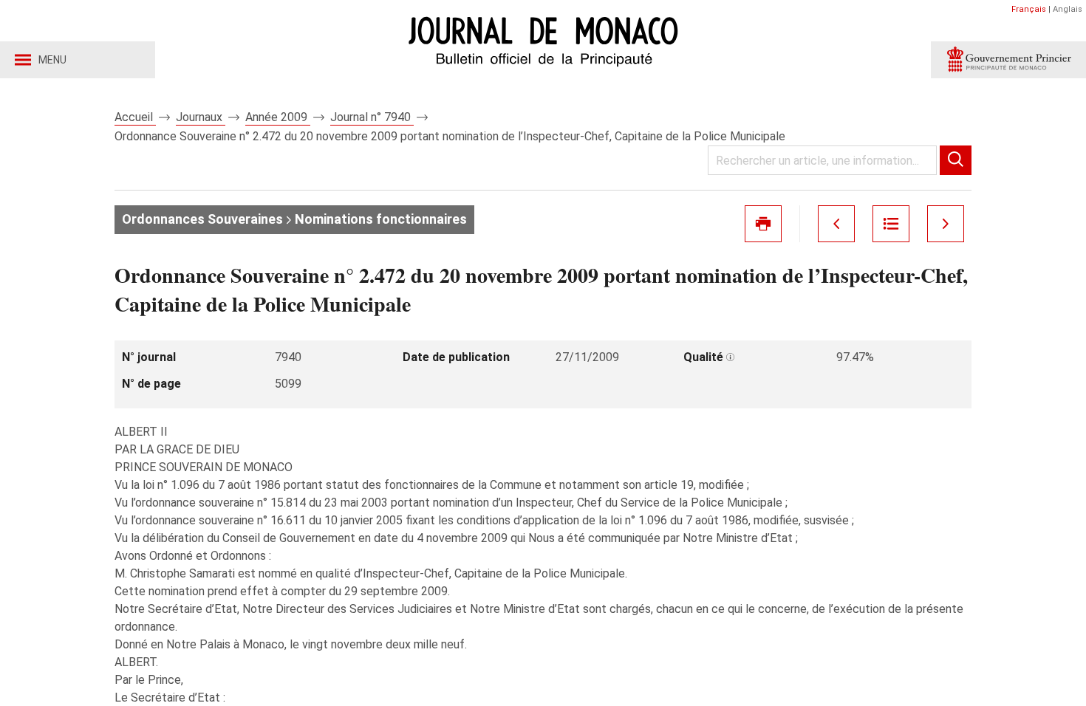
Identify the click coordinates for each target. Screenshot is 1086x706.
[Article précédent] (836, 223)
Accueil (135, 117)
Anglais (1067, 9)
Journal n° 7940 (372, 117)
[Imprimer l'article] (763, 223)
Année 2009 (277, 117)
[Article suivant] (945, 223)
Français (1028, 9)
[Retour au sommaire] (890, 223)
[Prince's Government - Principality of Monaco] (1008, 59)
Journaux (200, 117)
